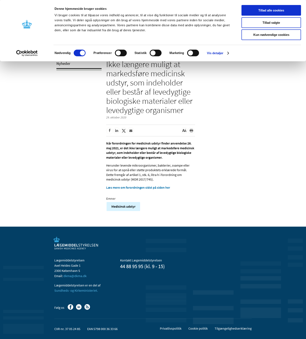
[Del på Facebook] (109, 130)
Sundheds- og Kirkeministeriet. (76, 290)
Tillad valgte (271, 22)
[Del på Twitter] (123, 130)
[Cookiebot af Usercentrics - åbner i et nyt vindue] (27, 53)
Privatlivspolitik (171, 328)
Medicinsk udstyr (123, 206)
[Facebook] (71, 309)
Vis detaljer (215, 53)
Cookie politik (198, 328)
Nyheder (63, 63)
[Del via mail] (130, 130)
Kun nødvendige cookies (271, 34)
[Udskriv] (191, 130)
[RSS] (87, 309)
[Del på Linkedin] (116, 130)
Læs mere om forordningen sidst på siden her (138, 187)
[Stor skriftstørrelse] (184, 130)
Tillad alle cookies (271, 10)
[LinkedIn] (79, 309)
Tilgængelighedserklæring (233, 328)
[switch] (121, 53)
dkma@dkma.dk (75, 276)
